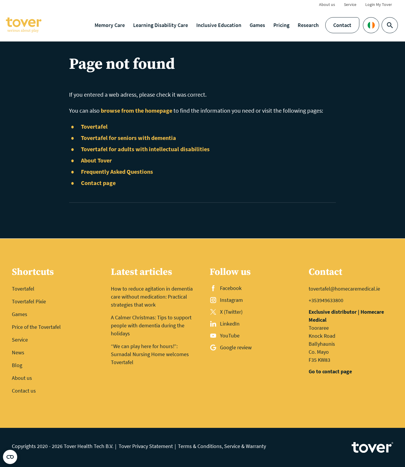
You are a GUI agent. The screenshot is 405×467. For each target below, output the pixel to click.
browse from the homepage (136, 110)
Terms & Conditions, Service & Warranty (222, 446)
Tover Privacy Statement (146, 446)
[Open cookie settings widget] (10, 457)
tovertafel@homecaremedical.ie (344, 288)
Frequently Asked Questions (117, 171)
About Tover (96, 160)
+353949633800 (326, 300)
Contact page (98, 183)
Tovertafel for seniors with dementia (128, 137)
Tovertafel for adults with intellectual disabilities (145, 149)
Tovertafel (94, 126)
